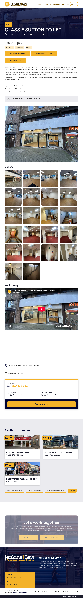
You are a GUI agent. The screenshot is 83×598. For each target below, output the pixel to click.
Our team (65, 4)
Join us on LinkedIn (52, 537)
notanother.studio (20, 592)
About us (56, 4)
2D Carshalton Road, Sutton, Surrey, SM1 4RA (24, 365)
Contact (74, 4)
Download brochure (17, 53)
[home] (16, 4)
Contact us (74, 591)
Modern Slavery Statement (70, 596)
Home (40, 4)
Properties (47, 4)
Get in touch (29, 537)
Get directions (15, 60)
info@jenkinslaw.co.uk (14, 578)
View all (72, 490)
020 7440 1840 (12, 585)
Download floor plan (44, 53)
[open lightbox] (41, 134)
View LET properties (34, 490)
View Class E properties (14, 490)
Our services (55, 591)
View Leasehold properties (55, 490)
